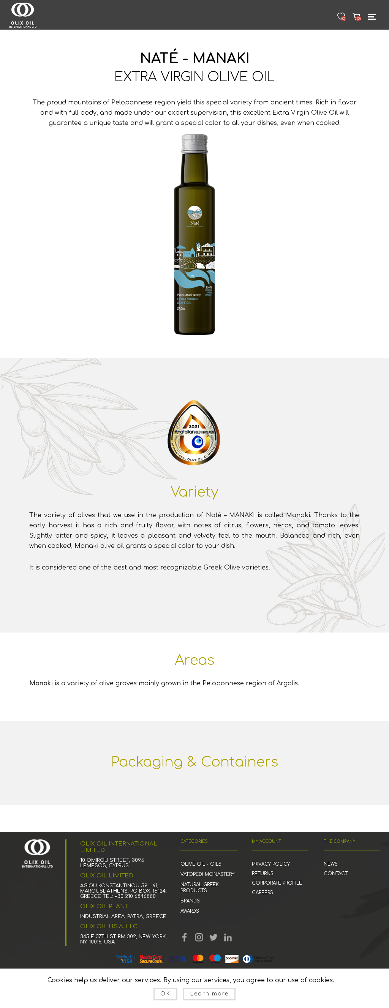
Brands (190, 901)
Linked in (228, 937)
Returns (263, 873)
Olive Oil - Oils (200, 864)
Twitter (213, 937)
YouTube (199, 937)
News (331, 864)
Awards (189, 911)
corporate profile (277, 883)
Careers (262, 892)
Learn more (209, 994)
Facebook (184, 937)
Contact (336, 873)
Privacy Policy (271, 864)
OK (165, 994)
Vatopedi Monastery (207, 874)
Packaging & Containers (194, 762)
